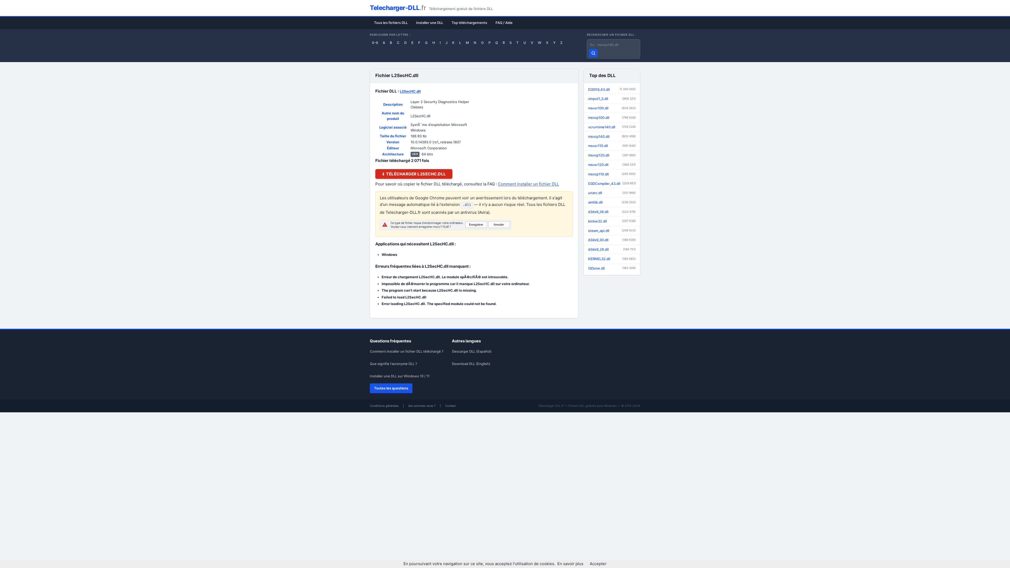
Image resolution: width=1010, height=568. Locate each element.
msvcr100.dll (612, 108)
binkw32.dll (612, 221)
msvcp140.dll (612, 136)
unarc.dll (612, 193)
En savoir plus (570, 563)
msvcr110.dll (612, 146)
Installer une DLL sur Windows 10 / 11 (400, 376)
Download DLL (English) (471, 364)
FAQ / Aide (504, 23)
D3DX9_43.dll (612, 89)
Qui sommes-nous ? (422, 406)
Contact (450, 406)
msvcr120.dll (612, 165)
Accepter (598, 563)
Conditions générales (384, 406)
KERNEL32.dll (612, 259)
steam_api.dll (612, 231)
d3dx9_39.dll (612, 212)
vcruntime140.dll (612, 127)
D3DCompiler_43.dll (612, 183)
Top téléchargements (469, 23)
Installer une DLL (429, 23)
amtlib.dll (612, 202)
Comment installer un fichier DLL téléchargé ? (406, 351)
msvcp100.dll (612, 117)
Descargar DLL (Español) (472, 351)
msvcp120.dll (612, 155)
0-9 (375, 42)
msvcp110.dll (612, 174)
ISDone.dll (612, 268)
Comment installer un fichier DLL (528, 183)
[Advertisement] (670, 118)
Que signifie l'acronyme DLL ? (393, 364)
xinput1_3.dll (612, 99)
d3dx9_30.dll (612, 240)
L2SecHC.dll (410, 91)
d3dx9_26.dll (612, 249)
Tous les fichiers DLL (391, 23)
